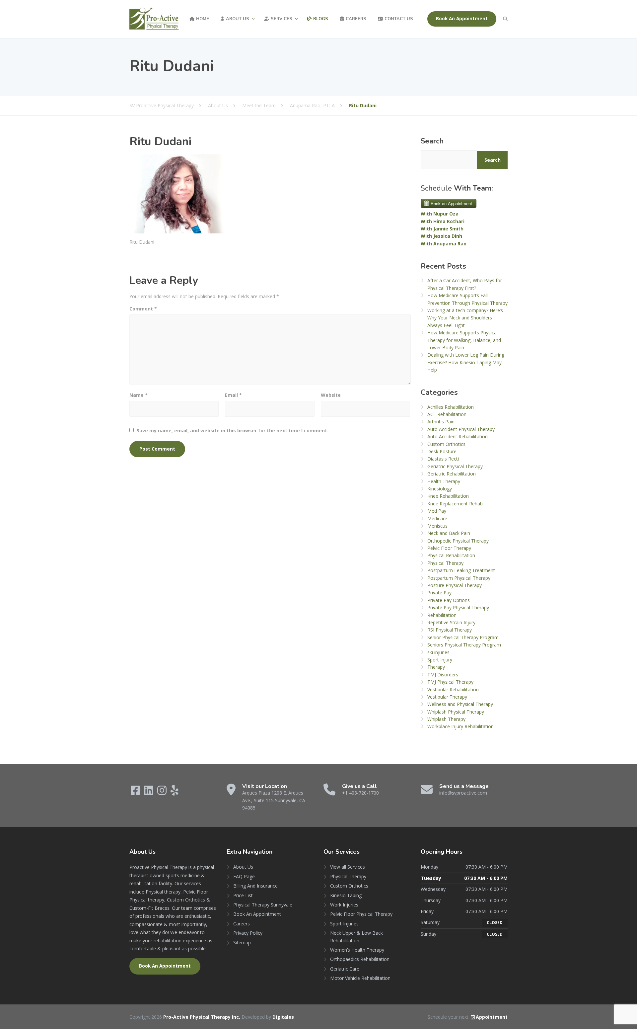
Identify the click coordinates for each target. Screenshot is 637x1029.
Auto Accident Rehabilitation (457, 436)
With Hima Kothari (442, 221)
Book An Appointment (462, 19)
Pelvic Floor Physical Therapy (361, 914)
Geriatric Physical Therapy (455, 466)
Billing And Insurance (255, 886)
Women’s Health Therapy (357, 950)
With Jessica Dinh (441, 236)
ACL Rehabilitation (446, 414)
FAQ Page (244, 876)
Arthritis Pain (441, 421)
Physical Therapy (445, 563)
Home (202, 19)
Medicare (437, 518)
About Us (237, 19)
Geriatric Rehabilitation (451, 474)
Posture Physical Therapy (454, 585)
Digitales (283, 1017)
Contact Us (399, 19)
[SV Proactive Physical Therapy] (154, 19)
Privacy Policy (247, 933)
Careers (356, 19)
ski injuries (438, 652)
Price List (243, 895)
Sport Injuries (344, 923)
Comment (143, 308)
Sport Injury (439, 659)
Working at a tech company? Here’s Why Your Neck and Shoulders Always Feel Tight (465, 317)
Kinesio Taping (346, 895)
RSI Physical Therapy (449, 630)
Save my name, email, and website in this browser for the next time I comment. (232, 430)
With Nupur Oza (440, 214)
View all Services (347, 867)
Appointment (492, 1017)
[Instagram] (162, 792)
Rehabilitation (442, 615)
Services (281, 19)
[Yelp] (174, 792)
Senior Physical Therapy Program (463, 637)
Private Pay (439, 592)
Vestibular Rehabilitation (453, 689)
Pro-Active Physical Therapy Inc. (202, 1017)
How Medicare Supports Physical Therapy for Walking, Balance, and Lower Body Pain (464, 340)
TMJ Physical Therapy (450, 682)
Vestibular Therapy (447, 697)
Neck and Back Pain (448, 533)
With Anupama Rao (443, 243)
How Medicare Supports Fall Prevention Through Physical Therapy (467, 299)
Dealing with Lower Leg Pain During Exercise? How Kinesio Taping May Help (465, 362)
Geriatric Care (344, 969)
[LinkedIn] (149, 792)
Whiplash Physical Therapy (455, 712)
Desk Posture (442, 451)
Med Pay (436, 511)
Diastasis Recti (443, 459)
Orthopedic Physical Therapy (458, 541)
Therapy (436, 667)
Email (233, 395)
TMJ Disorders (442, 674)
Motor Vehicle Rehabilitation (360, 978)
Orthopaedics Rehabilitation (359, 959)
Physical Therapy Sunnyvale (262, 904)
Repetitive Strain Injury (451, 622)
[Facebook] (136, 792)
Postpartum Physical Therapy (458, 578)
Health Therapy (443, 481)
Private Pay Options (448, 600)
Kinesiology (439, 488)
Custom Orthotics (446, 444)
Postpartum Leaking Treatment (461, 570)
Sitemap (242, 942)
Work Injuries (344, 904)
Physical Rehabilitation (451, 555)
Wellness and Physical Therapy (460, 704)
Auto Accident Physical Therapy (461, 429)
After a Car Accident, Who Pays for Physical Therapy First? (464, 284)
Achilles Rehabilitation (450, 407)
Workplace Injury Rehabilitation (460, 726)
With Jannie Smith (442, 228)
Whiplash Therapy (446, 719)
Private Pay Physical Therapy (458, 607)
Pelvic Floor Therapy (449, 548)
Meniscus (437, 526)
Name (138, 395)
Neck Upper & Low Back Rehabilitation (356, 936)
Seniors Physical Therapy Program (464, 645)
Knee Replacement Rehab (455, 503)
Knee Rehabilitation (448, 496)
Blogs (320, 19)
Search (432, 141)
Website (331, 395)
